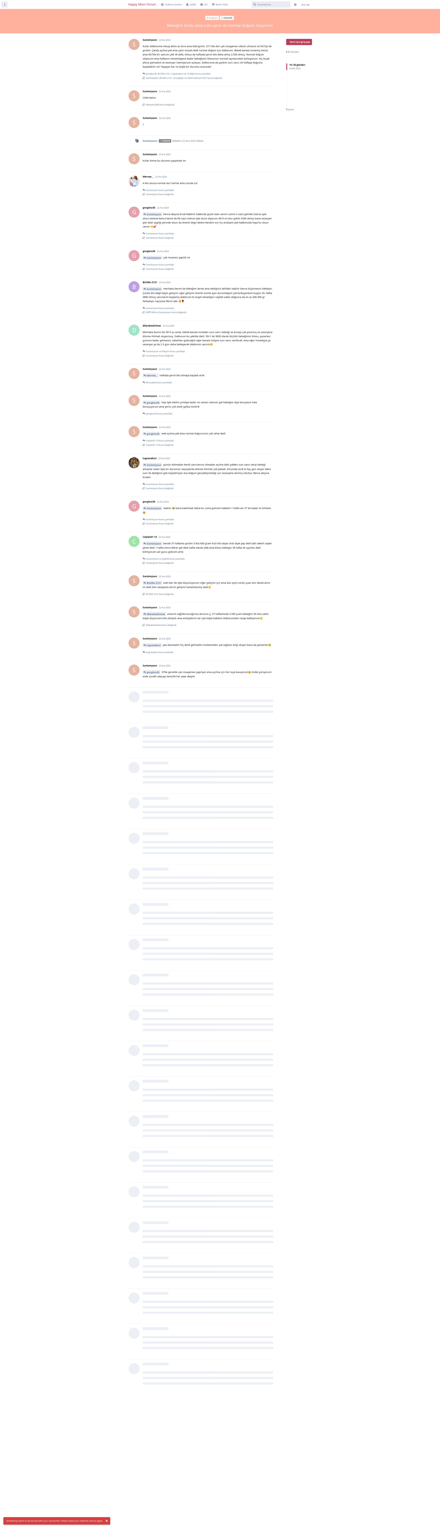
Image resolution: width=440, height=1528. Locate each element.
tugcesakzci (154, 645)
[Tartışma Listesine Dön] (4, 4)
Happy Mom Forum (142, 4)
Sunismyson (154, 214)
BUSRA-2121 (154, 583)
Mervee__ (152, 375)
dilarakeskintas (156, 614)
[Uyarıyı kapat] (106, 1521)
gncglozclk (153, 402)
